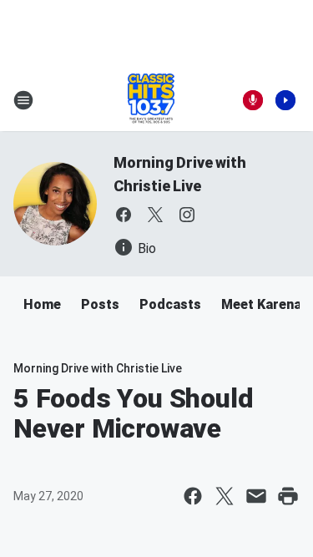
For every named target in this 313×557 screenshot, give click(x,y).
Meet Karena (261, 304)
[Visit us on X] (155, 215)
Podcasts (170, 304)
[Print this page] (288, 496)
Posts (100, 304)
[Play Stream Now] (285, 100)
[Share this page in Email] (256, 496)
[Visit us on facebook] (124, 215)
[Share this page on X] (224, 496)
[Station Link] (151, 100)
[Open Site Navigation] (23, 100)
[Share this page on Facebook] (192, 496)
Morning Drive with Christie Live (97, 368)
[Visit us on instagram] (187, 215)
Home (42, 304)
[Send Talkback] (253, 100)
